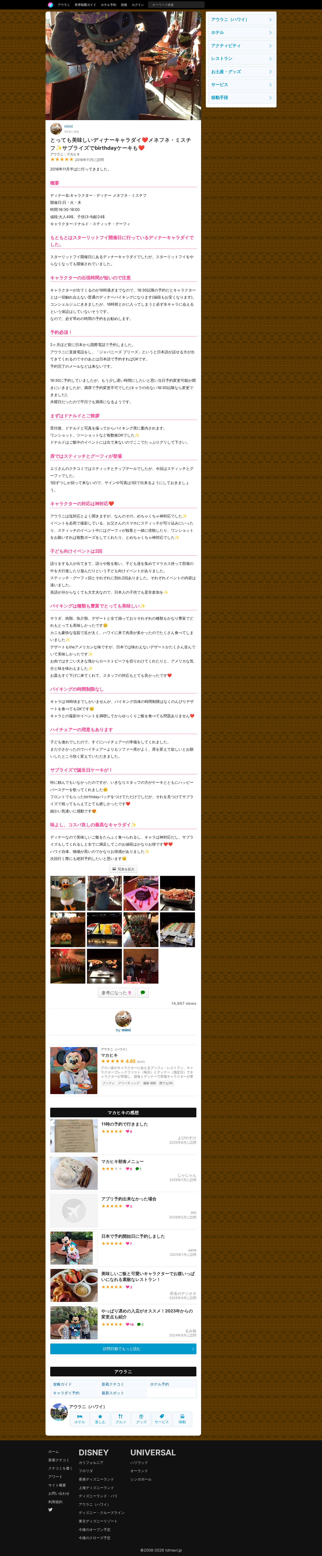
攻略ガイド (62, 1384)
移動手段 (219, 97)
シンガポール (141, 1479)
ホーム (53, 1451)
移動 (182, 1422)
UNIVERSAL (153, 1452)
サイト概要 (57, 1485)
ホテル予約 (108, 5)
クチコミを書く (60, 1468)
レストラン (221, 58)
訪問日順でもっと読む (122, 1348)
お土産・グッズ (226, 71)
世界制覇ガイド (85, 5)
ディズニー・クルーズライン (102, 1512)
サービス (162, 1422)
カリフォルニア (91, 1462)
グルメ (121, 1422)
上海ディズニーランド (96, 1487)
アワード (55, 1476)
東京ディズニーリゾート (98, 1521)
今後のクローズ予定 (95, 1538)
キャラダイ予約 (66, 1393)
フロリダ (86, 1471)
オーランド (139, 1471)
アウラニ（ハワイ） (88, 1406)
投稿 (124, 5)
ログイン (138, 5)
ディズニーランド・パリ (98, 1496)
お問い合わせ (59, 1493)
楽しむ (100, 1422)
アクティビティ (226, 45)
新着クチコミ (113, 1384)
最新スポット (113, 1393)
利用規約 (55, 1502)
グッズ (141, 1422)
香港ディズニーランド (96, 1479)
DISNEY (94, 1452)
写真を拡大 (125, 869)
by (123, 1030)
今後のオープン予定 (95, 1529)
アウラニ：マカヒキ (65, 154)
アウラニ (64, 5)
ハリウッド (139, 1462)
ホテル (79, 1422)
